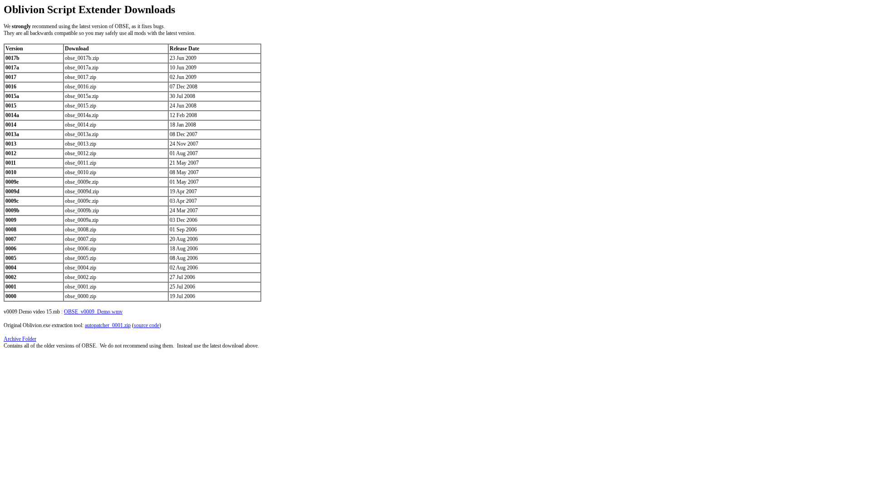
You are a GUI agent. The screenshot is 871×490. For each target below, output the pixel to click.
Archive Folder (20, 339)
